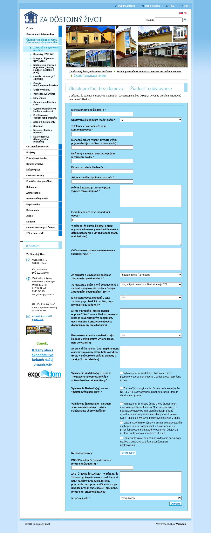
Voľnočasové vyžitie (44, 94)
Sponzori (38, 126)
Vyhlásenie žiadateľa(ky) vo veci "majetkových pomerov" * (90, 390)
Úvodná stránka (126, 6)
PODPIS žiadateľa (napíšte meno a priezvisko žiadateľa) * (91, 462)
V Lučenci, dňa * (80, 498)
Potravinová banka (36, 158)
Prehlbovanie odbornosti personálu (45, 116)
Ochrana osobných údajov (40, 227)
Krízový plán (33, 169)
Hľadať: (150, 20)
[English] (185, 12)
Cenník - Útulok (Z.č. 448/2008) (44, 77)
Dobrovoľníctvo (34, 164)
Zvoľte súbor (128, 453)
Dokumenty (32, 210)
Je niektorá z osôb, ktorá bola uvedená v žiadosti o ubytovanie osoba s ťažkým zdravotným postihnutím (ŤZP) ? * (94, 288)
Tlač (186, 6)
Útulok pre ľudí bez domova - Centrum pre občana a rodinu (149, 71)
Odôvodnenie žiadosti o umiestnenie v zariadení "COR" (93, 252)
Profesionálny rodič (37, 198)
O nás (29, 28)
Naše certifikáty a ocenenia (42, 131)
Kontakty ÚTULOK (43, 54)
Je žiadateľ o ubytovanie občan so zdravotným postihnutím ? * (91, 277)
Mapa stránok (152, 6)
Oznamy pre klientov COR (44, 103)
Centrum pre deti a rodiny (40, 34)
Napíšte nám (33, 204)
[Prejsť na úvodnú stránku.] (63, 17)
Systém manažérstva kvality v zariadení (44, 109)
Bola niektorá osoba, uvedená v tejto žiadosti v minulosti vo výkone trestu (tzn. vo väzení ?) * (92, 339)
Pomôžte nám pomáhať (39, 181)
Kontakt (30, 221)
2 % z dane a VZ (34, 233)
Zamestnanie (33, 193)
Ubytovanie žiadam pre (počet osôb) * (93, 120)
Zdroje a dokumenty (44, 122)
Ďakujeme (31, 187)
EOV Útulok (39, 98)
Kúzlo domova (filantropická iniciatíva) (41, 139)
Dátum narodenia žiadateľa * (88, 167)
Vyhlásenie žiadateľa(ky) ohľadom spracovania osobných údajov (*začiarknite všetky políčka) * (91, 407)
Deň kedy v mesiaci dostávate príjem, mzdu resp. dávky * (93, 155)
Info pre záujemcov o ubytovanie (44, 59)
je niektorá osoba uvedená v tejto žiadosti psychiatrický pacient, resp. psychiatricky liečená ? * (92, 301)
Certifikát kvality (35, 175)
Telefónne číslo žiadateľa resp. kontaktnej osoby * (89, 128)
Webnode (181, 524)
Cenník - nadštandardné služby (45, 84)
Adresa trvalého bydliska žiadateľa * (92, 177)
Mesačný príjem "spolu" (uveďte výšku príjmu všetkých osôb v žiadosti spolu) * (94, 142)
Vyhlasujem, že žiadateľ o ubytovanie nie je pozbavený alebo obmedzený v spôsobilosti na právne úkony (150, 377)
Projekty (30, 152)
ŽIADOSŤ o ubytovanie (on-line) (45, 48)
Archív (29, 216)
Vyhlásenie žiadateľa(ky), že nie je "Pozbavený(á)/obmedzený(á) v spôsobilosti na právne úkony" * (91, 377)
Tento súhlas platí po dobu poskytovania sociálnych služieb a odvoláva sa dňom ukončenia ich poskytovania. (150, 442)
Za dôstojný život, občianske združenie (90, 71)
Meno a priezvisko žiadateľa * (88, 109)
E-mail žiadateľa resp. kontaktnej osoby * (90, 214)
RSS (172, 6)
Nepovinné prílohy (82, 453)
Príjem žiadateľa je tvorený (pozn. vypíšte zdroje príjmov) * (90, 189)
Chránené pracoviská (37, 146)
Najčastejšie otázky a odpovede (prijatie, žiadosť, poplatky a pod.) (44, 69)
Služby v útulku (41, 89)
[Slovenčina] (181, 12)
